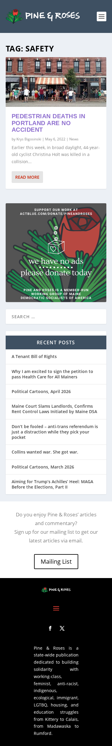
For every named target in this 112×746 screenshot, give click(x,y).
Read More (27, 177)
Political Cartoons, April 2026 (41, 391)
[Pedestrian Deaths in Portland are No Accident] (56, 82)
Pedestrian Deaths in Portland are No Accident (48, 123)
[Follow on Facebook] (50, 628)
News (74, 139)
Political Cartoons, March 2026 (43, 467)
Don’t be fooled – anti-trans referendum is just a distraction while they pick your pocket (55, 432)
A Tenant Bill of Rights (34, 356)
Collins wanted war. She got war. (45, 452)
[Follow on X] (62, 628)
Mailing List (56, 561)
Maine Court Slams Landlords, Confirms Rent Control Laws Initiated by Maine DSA (54, 408)
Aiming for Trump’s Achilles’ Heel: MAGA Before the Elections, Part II (52, 484)
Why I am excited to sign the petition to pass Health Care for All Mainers (52, 374)
